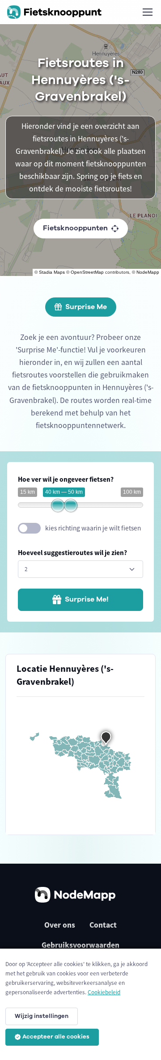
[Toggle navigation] (147, 12)
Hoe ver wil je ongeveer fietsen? (66, 479)
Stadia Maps (52, 272)
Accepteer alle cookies (55, 1037)
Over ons (59, 925)
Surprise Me (86, 307)
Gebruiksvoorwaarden (80, 945)
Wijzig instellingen (41, 1016)
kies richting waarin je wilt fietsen (93, 528)
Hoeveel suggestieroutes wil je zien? (72, 552)
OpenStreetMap (87, 272)
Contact (103, 925)
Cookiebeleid (104, 992)
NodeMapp (147, 272)
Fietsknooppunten (75, 228)
